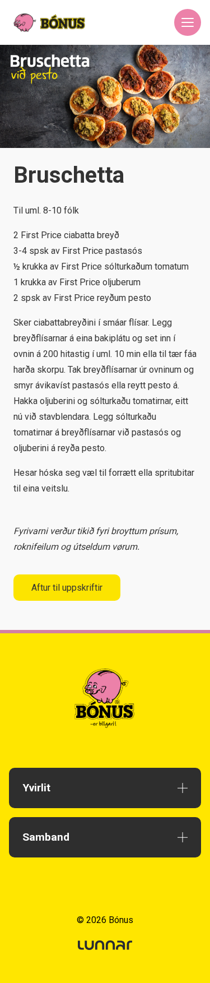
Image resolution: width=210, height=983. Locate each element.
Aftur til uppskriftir (66, 587)
